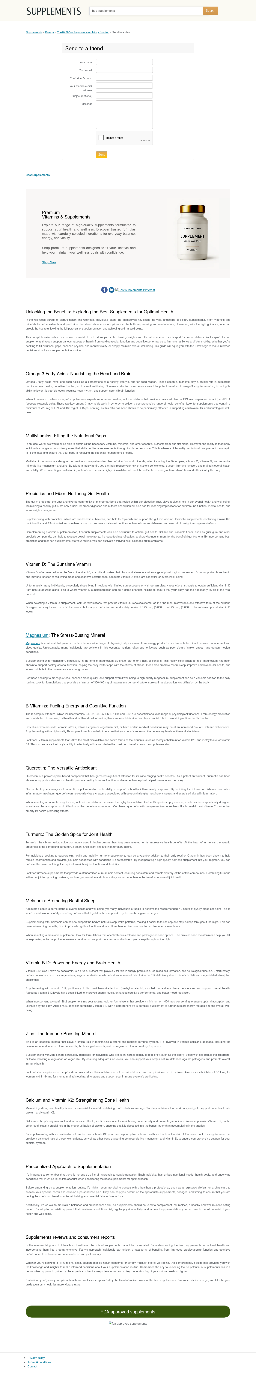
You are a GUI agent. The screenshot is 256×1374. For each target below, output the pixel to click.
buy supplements (103, 10)
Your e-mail (85, 70)
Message (87, 104)
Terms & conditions (39, 1362)
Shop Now (49, 262)
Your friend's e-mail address (81, 88)
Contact (32, 1366)
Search (210, 10)
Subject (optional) (82, 96)
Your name (86, 62)
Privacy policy (36, 1358)
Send (101, 154)
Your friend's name (81, 78)
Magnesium (37, 634)
